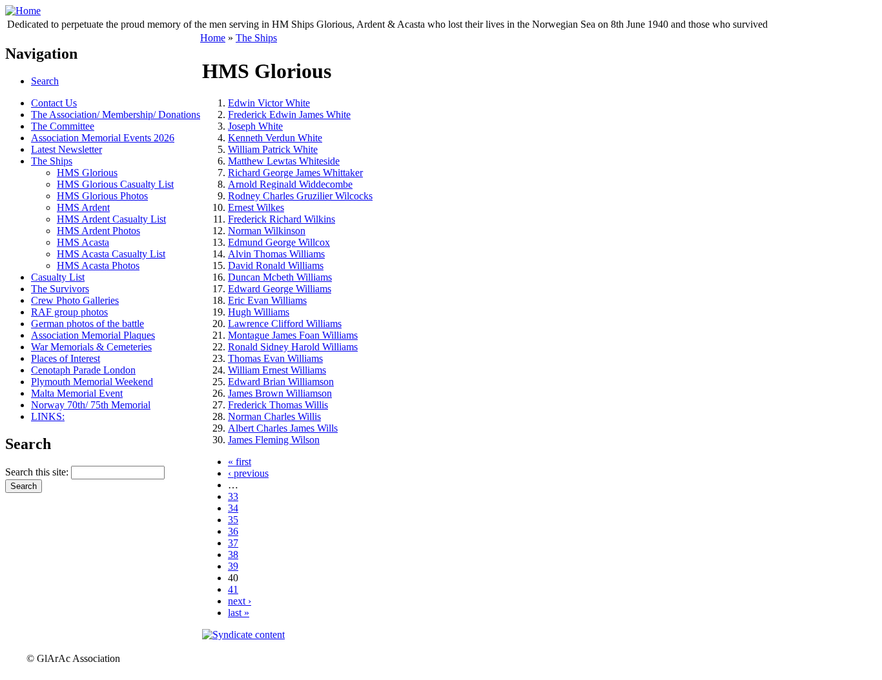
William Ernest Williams (277, 370)
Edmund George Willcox (279, 242)
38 (233, 554)
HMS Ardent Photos (98, 230)
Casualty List (58, 277)
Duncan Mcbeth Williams (280, 277)
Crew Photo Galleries (75, 300)
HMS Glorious (87, 172)
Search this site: (38, 471)
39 (233, 566)
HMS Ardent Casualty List (111, 219)
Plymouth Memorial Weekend (92, 381)
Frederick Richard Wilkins (281, 219)
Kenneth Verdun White (275, 137)
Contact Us (54, 102)
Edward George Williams (279, 288)
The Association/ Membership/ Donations (115, 114)
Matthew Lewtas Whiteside (284, 160)
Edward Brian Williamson (281, 381)
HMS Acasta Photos (98, 265)
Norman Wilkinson (266, 230)
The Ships (51, 160)
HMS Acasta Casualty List (111, 253)
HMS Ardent (83, 207)
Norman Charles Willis (274, 416)
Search (45, 80)
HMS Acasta (83, 242)
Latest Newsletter (66, 149)
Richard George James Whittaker (295, 172)
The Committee (62, 126)
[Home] (23, 10)
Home (212, 37)
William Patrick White (273, 149)
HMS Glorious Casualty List (115, 184)
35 (233, 519)
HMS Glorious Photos (102, 195)
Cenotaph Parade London (83, 370)
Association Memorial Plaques (93, 335)
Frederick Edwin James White (289, 114)
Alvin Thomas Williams (276, 253)
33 (233, 496)
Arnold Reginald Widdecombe (290, 184)
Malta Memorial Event (77, 393)
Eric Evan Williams (267, 300)
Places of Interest (65, 358)
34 (233, 508)
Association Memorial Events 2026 (102, 137)
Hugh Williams (258, 311)
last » (238, 612)
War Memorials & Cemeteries (91, 346)
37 (233, 542)
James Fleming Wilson (274, 439)
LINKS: (48, 416)
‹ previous (248, 473)
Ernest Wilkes (256, 207)
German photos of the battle (87, 323)
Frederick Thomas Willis (278, 404)
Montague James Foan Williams (293, 335)
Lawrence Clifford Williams (285, 323)
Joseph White (255, 126)
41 (233, 589)
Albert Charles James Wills (283, 428)
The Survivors (60, 288)
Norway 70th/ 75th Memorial (90, 404)
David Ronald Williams (275, 265)
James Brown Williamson (280, 393)
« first (239, 461)
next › (239, 600)
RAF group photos (69, 311)
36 (233, 531)
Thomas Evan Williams (275, 358)
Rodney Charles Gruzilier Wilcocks (300, 195)
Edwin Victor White (269, 102)
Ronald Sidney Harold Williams (293, 346)
